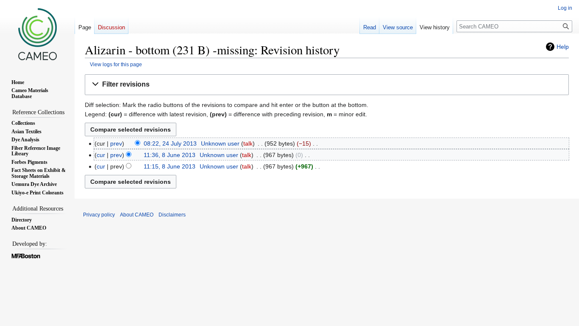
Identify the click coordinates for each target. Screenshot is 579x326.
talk (248, 143)
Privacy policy (99, 215)
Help (563, 46)
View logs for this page (116, 64)
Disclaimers (172, 215)
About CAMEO (136, 215)
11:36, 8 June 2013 (169, 155)
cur (101, 155)
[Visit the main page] (37, 34)
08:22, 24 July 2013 (170, 143)
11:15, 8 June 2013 (169, 166)
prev (116, 143)
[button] (327, 84)
